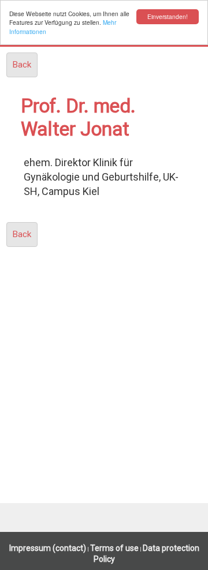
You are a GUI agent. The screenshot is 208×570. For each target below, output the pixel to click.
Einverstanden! (167, 16)
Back (22, 64)
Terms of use (114, 548)
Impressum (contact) (47, 548)
